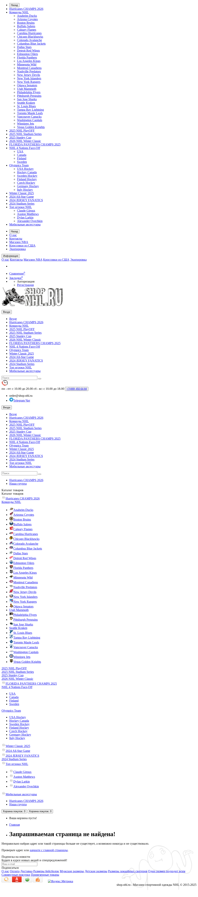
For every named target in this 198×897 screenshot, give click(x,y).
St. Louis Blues (26, 106)
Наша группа (18, 483)
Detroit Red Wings (28, 50)
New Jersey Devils (28, 75)
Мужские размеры (72, 871)
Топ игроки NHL (20, 207)
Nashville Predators (29, 71)
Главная (14, 824)
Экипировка (17, 249)
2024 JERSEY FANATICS (26, 200)
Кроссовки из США (22, 245)
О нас (13, 235)
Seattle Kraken (26, 102)
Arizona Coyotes (27, 19)
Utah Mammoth (26, 88)
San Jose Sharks (27, 99)
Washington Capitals (29, 120)
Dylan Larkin (25, 217)
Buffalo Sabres (26, 26)
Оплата (15, 871)
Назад (14, 5)
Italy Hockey (25, 189)
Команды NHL (19, 12)
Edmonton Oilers (27, 54)
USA (20, 151)
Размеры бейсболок (46, 871)
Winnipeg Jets (25, 123)
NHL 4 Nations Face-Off (24, 148)
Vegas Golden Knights (31, 127)
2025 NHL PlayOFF (22, 130)
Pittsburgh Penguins (29, 95)
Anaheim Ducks (27, 15)
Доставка (26, 871)
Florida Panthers (27, 57)
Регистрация (25, 285)
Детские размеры (96, 871)
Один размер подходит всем (166, 871)
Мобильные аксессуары (25, 224)
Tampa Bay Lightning (30, 109)
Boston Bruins (26, 22)
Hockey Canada (27, 172)
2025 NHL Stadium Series (25, 134)
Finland (21, 158)
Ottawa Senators (27, 85)
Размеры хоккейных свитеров (127, 871)
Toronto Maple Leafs (30, 113)
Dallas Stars (24, 47)
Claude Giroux (26, 210)
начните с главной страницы (49, 850)
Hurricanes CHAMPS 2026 (26, 8)
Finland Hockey (27, 179)
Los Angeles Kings (28, 61)
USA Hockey (25, 168)
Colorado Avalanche (29, 40)
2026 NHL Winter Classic (25, 141)
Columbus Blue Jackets (31, 43)
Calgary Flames (26, 29)
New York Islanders (29, 78)
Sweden (22, 161)
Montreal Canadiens (29, 68)
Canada (21, 155)
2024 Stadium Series (21, 203)
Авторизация (25, 281)
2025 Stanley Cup (20, 137)
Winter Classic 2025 (21, 193)
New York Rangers (28, 81)
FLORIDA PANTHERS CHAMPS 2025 (35, 144)
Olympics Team (19, 165)
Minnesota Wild (26, 64)
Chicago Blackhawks (30, 36)
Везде (13, 318)
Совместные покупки (16, 874)
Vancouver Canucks (29, 116)
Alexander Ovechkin (30, 221)
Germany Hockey (28, 186)
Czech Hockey (26, 182)
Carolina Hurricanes (29, 33)
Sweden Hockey (27, 175)
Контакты (15, 238)
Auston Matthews (28, 214)
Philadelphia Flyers (28, 92)
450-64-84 (77, 388)
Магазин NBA (18, 242)
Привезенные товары (45, 874)
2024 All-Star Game (21, 196)
